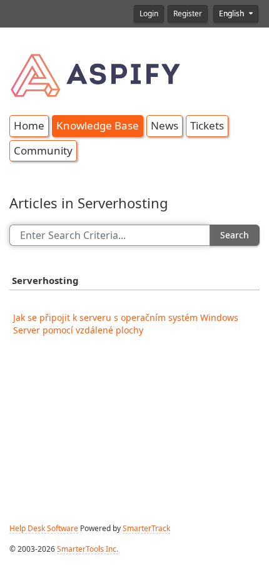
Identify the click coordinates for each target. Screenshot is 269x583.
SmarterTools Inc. (87, 549)
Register (187, 13)
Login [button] (149, 13)
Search (234, 235)
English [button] (232, 13)
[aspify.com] (97, 73)
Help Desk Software (43, 528)
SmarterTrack (146, 528)
